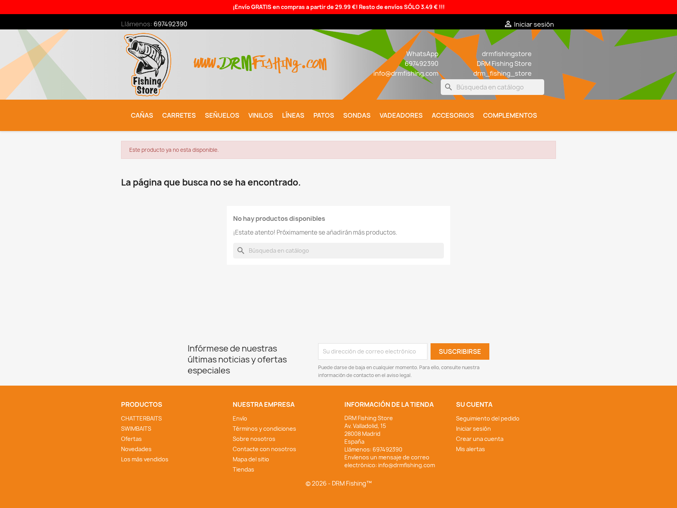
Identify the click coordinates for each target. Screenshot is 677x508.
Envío (240, 418)
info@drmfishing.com (405, 73)
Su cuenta (474, 404)
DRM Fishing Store (504, 63)
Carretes (179, 115)
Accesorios (453, 115)
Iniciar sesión (473, 428)
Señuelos (222, 115)
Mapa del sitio (251, 459)
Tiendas (243, 469)
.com (313, 59)
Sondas (357, 115)
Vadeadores (401, 115)
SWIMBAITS (136, 428)
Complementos (510, 115)
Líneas (293, 115)
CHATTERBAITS (141, 418)
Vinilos (260, 115)
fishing (276, 59)
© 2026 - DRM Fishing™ (339, 483)
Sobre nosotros (254, 438)
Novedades (136, 449)
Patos (323, 115)
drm (236, 56)
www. (207, 59)
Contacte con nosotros (264, 449)
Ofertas (131, 438)
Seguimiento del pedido (488, 418)
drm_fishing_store (502, 73)
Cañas (142, 115)
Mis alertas (470, 449)
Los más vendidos (144, 459)
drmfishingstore (507, 53)
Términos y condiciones (264, 428)
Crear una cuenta (479, 438)
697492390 (170, 24)
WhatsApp (422, 53)
